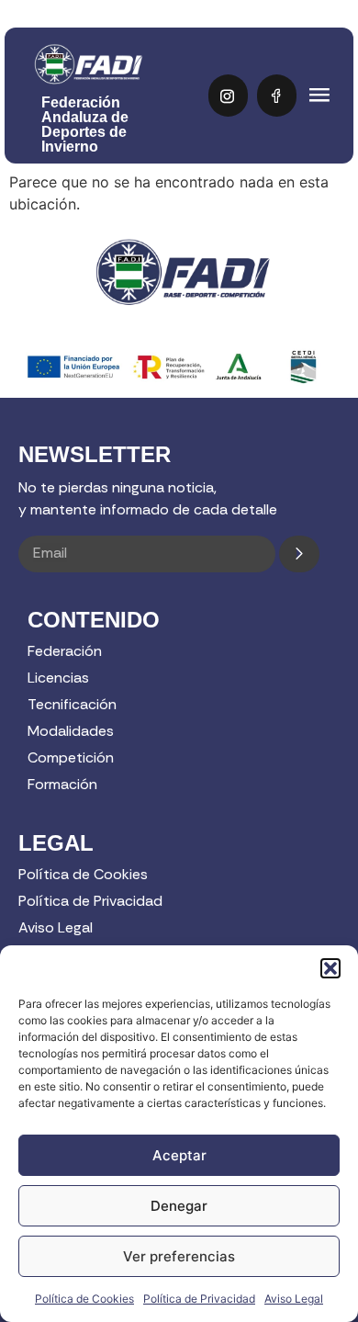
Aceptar (179, 1155)
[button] (330, 968)
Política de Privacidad (199, 1298)
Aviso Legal (293, 1298)
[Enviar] (299, 554)
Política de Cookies (84, 1298)
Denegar (179, 1206)
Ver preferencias (179, 1256)
